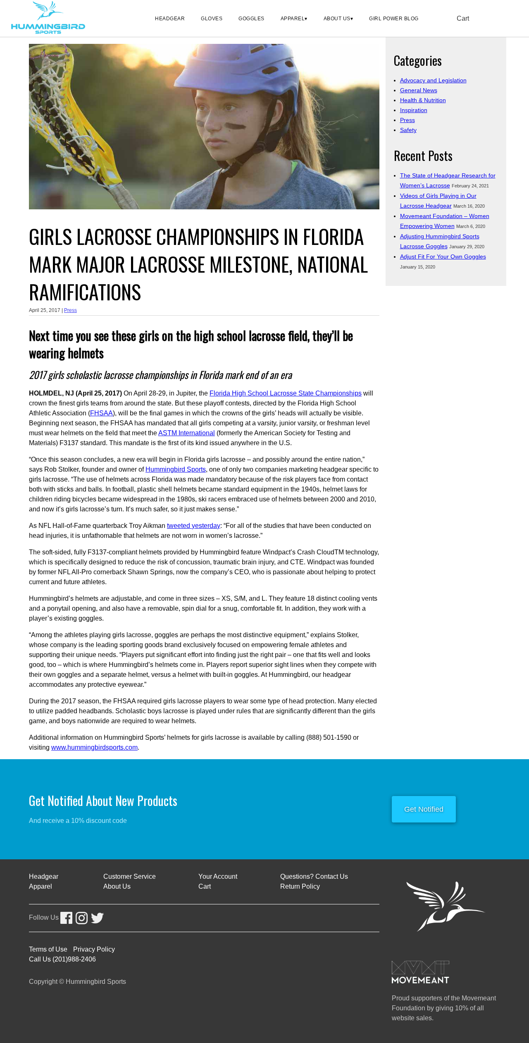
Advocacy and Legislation (433, 80)
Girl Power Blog (394, 19)
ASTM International (186, 432)
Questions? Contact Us (314, 876)
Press (70, 310)
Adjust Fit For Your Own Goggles (443, 256)
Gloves (211, 19)
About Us (337, 19)
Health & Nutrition (423, 100)
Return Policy (300, 886)
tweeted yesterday (193, 525)
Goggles (251, 19)
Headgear (170, 19)
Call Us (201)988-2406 (62, 959)
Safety (408, 130)
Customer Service (129, 876)
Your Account (217, 876)
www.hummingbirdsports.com (94, 747)
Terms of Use (48, 949)
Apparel (293, 19)
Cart (463, 18)
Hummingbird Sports (175, 469)
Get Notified (423, 809)
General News (418, 90)
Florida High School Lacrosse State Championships (286, 393)
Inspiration (413, 110)
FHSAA (101, 413)
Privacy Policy (94, 949)
